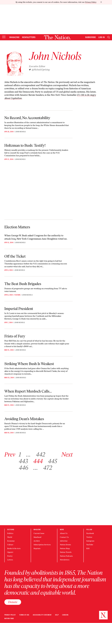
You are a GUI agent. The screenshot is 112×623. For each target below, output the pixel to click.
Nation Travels (65, 552)
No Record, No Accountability (27, 118)
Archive (37, 541)
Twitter (89, 537)
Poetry (9, 556)
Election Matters (17, 227)
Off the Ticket (15, 256)
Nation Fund (9, 618)
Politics (10, 533)
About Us (63, 533)
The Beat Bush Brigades (22, 284)
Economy (11, 541)
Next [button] (67, 454)
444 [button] (38, 461)
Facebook (90, 533)
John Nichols (20, 132)
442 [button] (40, 454)
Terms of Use (24, 615)
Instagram (90, 541)
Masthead (37, 537)
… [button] (28, 454)
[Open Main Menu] (3, 37)
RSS (87, 548)
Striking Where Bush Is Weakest (29, 364)
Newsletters (29, 37)
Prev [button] (9, 454)
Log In (101, 37)
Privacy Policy (90, 2)
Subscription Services (42, 545)
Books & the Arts (13, 548)
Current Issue (39, 533)
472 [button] (47, 467)
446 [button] (23, 467)
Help (57, 615)
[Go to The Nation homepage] (57, 37)
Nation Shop (65, 548)
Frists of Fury (14, 336)
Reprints (37, 548)
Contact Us (64, 537)
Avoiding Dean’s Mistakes (24, 419)
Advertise (63, 541)
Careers (65, 615)
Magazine (14, 37)
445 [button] (52, 461)
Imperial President (18, 308)
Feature (17, 295)
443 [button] (23, 461)
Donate (12, 602)
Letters (10, 560)
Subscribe (90, 37)
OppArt (10, 552)
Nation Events (65, 545)
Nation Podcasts (66, 556)
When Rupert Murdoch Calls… (28, 391)
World (9, 537)
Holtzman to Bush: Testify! (25, 145)
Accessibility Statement (42, 615)
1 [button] (20, 454)
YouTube (89, 545)
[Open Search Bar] (108, 37)
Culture (10, 545)
